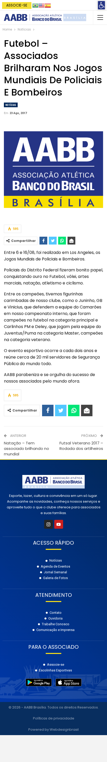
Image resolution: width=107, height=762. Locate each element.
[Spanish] (48, 5)
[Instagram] (48, 524)
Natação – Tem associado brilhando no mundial (26, 448)
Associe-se (16, 5)
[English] (41, 5)
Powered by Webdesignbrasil (53, 729)
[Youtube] (58, 524)
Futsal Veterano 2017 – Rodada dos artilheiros (81, 445)
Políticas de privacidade (53, 718)
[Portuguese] (35, 5)
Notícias (10, 105)
